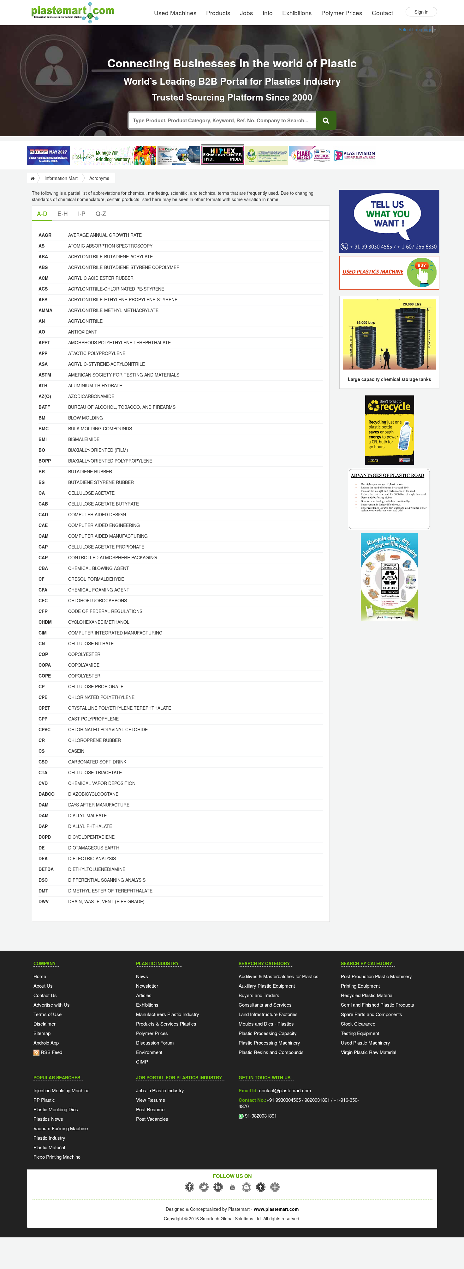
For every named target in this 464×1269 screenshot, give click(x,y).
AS (42, 245)
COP (43, 654)
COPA (45, 665)
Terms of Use (47, 1014)
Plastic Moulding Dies (55, 1109)
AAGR (45, 235)
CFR (43, 611)
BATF (44, 407)
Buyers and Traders (259, 995)
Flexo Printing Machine (56, 1156)
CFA (43, 589)
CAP (43, 546)
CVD (43, 783)
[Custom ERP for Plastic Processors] (113, 155)
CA (42, 493)
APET (44, 342)
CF (42, 579)
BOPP (45, 460)
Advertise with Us (51, 1004)
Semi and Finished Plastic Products (377, 1004)
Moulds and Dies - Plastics (266, 1023)
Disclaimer (44, 1023)
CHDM (45, 622)
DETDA (46, 869)
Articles (144, 995)
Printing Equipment (360, 985)
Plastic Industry (49, 1137)
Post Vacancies (152, 1118)
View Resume (150, 1099)
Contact (382, 12)
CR (42, 740)
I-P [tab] (82, 213)
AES (43, 299)
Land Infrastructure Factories (268, 1014)
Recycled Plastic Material (367, 995)
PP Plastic (44, 1099)
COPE (45, 675)
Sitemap (42, 1033)
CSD (43, 761)
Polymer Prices (341, 12)
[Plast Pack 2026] (310, 155)
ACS (43, 288)
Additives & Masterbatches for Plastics (278, 976)
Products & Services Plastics (166, 1023)
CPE (43, 697)
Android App (46, 1042)
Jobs (246, 12)
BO (42, 450)
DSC (43, 880)
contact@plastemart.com (284, 1090)
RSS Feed (50, 1052)
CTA (43, 772)
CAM (44, 536)
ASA (43, 364)
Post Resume (150, 1109)
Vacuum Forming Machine (60, 1128)
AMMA (45, 310)
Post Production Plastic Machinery (376, 976)
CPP (43, 718)
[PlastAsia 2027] (48, 155)
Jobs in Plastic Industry (160, 1090)
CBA (43, 568)
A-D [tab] (42, 213)
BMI (43, 439)
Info (268, 12)
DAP (43, 826)
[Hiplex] (222, 154)
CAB (43, 503)
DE (42, 847)
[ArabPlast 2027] (179, 155)
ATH (43, 385)
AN (42, 321)
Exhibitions (297, 12)
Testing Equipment (360, 1033)
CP (42, 686)
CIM (43, 632)
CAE (43, 525)
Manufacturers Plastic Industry (167, 1014)
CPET (44, 708)
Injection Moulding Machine (61, 1090)
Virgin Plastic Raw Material (368, 1052)
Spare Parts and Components (371, 1014)
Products (218, 12)
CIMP (142, 1061)
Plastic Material (49, 1147)
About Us (43, 985)
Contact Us (45, 995)
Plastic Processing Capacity (268, 1033)
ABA (43, 256)
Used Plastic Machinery (365, 1042)
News (142, 976)
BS (42, 482)
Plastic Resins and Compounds (271, 1052)
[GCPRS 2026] (266, 155)
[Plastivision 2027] (354, 155)
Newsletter (147, 985)
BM (42, 417)
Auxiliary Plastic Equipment (267, 985)
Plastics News (48, 1118)
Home (39, 976)
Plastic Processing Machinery (269, 1042)
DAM (44, 804)
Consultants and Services (265, 1004)
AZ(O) (45, 396)
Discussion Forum (155, 1042)
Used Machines (175, 12)
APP (43, 353)
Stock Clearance (358, 1023)
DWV (44, 901)
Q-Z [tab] (101, 213)
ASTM (45, 374)
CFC (43, 600)
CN (42, 643)
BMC (44, 428)
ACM (44, 278)
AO (42, 331)
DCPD (45, 837)
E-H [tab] (62, 213)
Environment (149, 1052)
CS (42, 751)
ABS (43, 267)
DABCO (47, 794)
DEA (43, 858)
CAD (43, 514)
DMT (43, 890)
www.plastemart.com (276, 1209)
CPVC (45, 729)
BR (42, 471)
